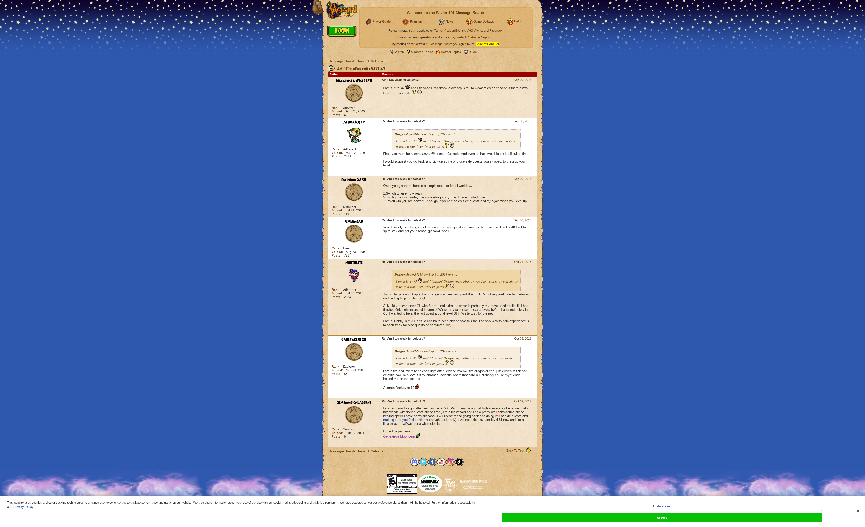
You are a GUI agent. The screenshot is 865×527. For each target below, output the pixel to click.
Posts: (337, 115)
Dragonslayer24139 (354, 81)
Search (399, 52)
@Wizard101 (452, 30)
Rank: (336, 107)
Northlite (354, 263)
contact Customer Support (474, 37)
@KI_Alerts (474, 30)
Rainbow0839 (353, 180)
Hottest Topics (451, 52)
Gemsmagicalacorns (354, 402)
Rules (473, 52)
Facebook (495, 30)
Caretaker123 (353, 339)
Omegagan (354, 221)
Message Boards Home (348, 61)
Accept (662, 517)
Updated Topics (422, 52)
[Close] (858, 511)
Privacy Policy (23, 507)
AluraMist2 (354, 122)
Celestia (377, 61)
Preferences (661, 506)
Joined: (338, 111)
